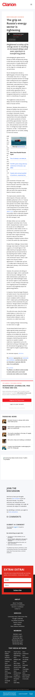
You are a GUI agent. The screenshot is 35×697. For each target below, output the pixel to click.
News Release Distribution (17, 626)
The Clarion (25, 657)
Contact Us (17, 609)
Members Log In (17, 634)
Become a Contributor (17, 607)
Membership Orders (17, 642)
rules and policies (13, 512)
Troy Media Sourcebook (17, 620)
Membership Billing (18, 644)
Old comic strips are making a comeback (19, 440)
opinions (11, 358)
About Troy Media (17, 603)
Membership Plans (17, 638)
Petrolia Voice (17, 673)
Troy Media (10, 368)
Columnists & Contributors (17, 605)
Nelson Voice (17, 665)
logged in (16, 527)
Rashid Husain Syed (18, 34)
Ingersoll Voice (17, 653)
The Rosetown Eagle (25, 665)
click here (21, 353)
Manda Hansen (21, 146)
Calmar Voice (8, 659)
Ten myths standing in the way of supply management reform (19, 434)
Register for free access (17, 400)
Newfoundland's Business (15, 17)
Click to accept (23, 694)
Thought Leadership (17, 618)
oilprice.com (10, 211)
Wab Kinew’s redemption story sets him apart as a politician (19, 427)
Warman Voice (26, 675)
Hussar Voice (17, 652)
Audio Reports (17, 624)
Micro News (17, 663)
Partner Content (17, 622)
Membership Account (17, 640)
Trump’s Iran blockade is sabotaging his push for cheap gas (19, 447)
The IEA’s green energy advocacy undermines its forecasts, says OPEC (18, 165)
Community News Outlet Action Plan (17, 616)
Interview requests (17, 35)
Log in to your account (17, 404)
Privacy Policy (31, 694)
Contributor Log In (17, 636)
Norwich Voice (17, 667)
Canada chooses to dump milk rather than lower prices (18, 420)
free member (15, 498)
